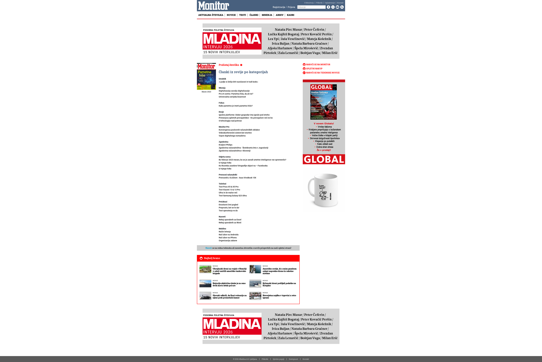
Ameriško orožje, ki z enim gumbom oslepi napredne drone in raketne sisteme (280, 271)
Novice (231, 14)
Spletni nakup (314, 68)
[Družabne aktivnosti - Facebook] (328, 7)
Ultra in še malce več (233, 194)
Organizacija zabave (228, 240)
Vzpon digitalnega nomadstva (232, 136)
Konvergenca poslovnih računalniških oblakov (239, 130)
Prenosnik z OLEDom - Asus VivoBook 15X (237, 178)
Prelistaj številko (229, 65)
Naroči (209, 248)
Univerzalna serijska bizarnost (232, 97)
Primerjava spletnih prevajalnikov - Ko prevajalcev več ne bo (246, 118)
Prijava (291, 7)
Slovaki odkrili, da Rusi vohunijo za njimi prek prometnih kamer (230, 296)
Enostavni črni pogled (228, 205)
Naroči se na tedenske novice (323, 72)
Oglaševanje (330, 3)
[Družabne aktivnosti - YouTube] (337, 7)
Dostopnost (293, 359)
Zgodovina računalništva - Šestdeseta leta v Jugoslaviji (243, 149)
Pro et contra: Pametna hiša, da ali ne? (236, 94)
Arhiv (279, 14)
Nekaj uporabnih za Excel (230, 219)
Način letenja (225, 232)
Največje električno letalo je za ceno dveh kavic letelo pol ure (229, 284)
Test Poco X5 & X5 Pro (229, 187)
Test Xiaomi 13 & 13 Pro (229, 190)
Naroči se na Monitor (318, 64)
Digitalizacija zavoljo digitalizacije (234, 91)
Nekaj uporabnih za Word (230, 222)
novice (215, 266)
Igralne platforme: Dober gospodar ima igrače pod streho (244, 115)
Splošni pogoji (278, 359)
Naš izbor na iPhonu (228, 237)
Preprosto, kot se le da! (229, 209)
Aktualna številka (210, 14)
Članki (254, 14)
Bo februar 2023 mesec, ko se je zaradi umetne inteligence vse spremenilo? (252, 161)
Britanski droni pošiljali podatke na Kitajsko (279, 284)
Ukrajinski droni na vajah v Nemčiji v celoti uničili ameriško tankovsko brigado (230, 271)
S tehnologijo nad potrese (230, 121)
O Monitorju (309, 3)
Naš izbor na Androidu (229, 234)
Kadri (290, 14)
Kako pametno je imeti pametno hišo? (236, 106)
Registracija (279, 7)
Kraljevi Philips (225, 145)
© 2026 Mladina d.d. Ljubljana (245, 359)
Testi (242, 14)
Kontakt (340, 3)
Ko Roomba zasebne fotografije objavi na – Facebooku (243, 167)
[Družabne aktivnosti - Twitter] (332, 7)
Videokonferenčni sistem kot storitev (235, 133)
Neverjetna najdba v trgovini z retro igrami (279, 296)
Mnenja (267, 14)
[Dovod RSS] (341, 7)
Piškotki (319, 3)
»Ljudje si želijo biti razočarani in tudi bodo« (238, 82)
